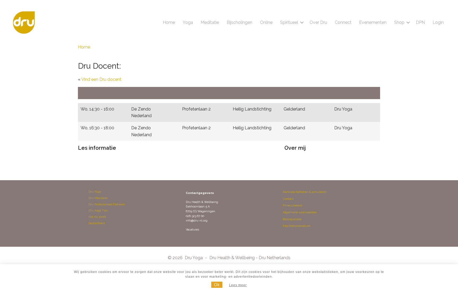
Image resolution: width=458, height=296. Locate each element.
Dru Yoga (95, 191)
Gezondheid (97, 223)
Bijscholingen (239, 22)
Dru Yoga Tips (98, 210)
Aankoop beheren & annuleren (305, 192)
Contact (288, 199)
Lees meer (238, 285)
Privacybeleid (292, 205)
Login (438, 22)
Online (266, 22)
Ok (217, 284)
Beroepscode (292, 219)
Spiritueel (289, 22)
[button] (302, 22)
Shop (399, 22)
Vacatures (192, 229)
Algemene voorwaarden (300, 212)
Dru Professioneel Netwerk (107, 204)
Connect (343, 22)
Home (169, 22)
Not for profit (97, 217)
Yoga (188, 22)
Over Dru (318, 22)
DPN (420, 22)
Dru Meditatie (98, 198)
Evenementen (372, 22)
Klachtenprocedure (296, 226)
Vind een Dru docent (101, 79)
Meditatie (210, 22)
